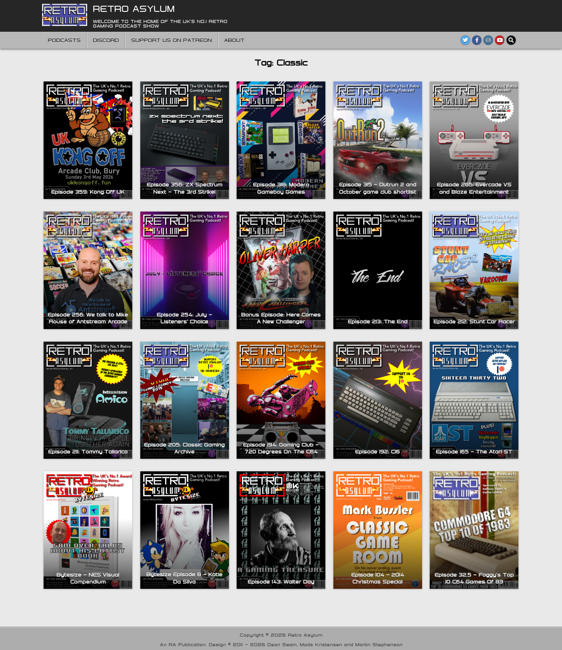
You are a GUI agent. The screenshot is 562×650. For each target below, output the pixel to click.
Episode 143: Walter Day (281, 581)
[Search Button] (511, 40)
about (234, 40)
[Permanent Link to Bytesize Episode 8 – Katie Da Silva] (184, 529)
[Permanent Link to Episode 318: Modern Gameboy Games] (281, 140)
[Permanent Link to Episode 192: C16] (377, 400)
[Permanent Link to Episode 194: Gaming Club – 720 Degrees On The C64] (281, 400)
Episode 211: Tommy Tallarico (88, 451)
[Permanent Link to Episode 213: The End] (377, 270)
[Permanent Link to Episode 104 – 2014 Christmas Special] (377, 530)
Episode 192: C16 (377, 451)
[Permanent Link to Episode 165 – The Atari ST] (474, 400)
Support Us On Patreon (171, 40)
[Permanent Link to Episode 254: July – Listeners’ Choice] (184, 270)
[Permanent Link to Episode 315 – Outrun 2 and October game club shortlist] (377, 140)
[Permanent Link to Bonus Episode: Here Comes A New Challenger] (281, 270)
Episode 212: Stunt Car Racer (474, 321)
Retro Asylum (134, 8)
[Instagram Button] (488, 40)
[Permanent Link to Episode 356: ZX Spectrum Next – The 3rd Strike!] (184, 140)
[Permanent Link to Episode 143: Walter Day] (281, 530)
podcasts (64, 40)
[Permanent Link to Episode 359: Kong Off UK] (88, 140)
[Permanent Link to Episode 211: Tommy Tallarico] (88, 400)
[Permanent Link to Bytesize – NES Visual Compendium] (88, 530)
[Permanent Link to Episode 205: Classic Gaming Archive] (184, 400)
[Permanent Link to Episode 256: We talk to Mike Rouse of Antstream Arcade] (88, 270)
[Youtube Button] (499, 40)
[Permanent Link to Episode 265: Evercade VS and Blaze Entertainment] (474, 140)
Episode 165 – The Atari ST (474, 451)
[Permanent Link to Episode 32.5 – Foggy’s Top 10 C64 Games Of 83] (474, 530)
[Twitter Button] (465, 40)
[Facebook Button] (476, 40)
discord (106, 40)
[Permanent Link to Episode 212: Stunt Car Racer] (474, 270)
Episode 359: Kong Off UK (88, 192)
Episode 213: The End (378, 321)
